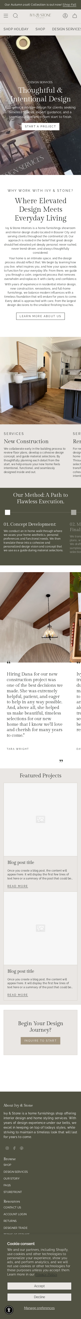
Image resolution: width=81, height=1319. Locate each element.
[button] (9, 1310)
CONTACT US (12, 1207)
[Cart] (74, 15)
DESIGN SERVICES (16, 1171)
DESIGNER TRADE (15, 1228)
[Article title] (40, 819)
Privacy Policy (46, 1274)
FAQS (7, 1185)
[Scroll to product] (7, 512)
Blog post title (20, 862)
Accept (39, 1286)
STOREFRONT (13, 1192)
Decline (39, 1297)
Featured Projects (40, 776)
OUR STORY (12, 1178)
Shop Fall (69, 4)
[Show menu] (5, 15)
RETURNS (10, 1221)
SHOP (7, 1164)
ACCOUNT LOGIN (15, 1214)
